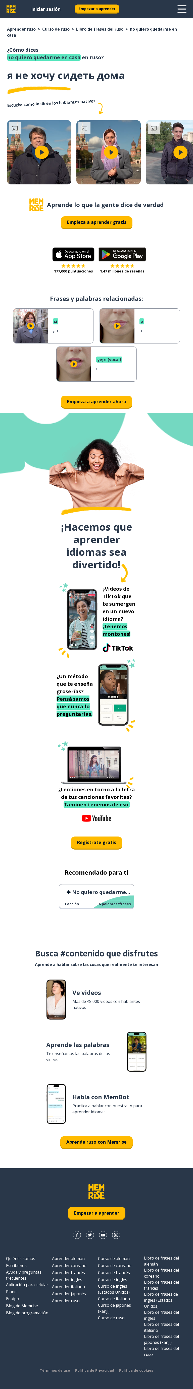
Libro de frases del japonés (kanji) (161, 1339)
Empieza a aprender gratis (96, 222)
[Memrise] (11, 9)
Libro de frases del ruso (99, 29)
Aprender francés (68, 1272)
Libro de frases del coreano (161, 1273)
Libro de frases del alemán (161, 1261)
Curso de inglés (112, 1279)
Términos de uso (55, 1370)
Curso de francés (114, 1272)
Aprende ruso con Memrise (96, 1142)
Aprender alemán (68, 1258)
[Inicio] (36, 204)
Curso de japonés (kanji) (114, 1308)
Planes (12, 1291)
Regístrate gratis (96, 842)
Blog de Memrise (22, 1305)
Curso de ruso (56, 29)
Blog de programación (27, 1312)
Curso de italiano (114, 1298)
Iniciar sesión (46, 9)
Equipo (12, 1298)
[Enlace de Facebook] (77, 1235)
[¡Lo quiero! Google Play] (122, 254)
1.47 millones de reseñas (122, 271)
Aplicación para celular (27, 1284)
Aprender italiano (68, 1286)
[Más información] (182, 9)
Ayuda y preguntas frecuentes (23, 1275)
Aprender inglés (67, 1279)
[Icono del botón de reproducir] (41, 152)
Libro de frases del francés (161, 1285)
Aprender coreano (69, 1265)
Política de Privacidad (94, 1370)
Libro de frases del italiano (161, 1327)
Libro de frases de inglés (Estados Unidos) (161, 1300)
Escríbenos (16, 1265)
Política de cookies (136, 1370)
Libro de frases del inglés (161, 1315)
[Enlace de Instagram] (116, 1235)
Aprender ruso (21, 29)
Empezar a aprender (97, 8)
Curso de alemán (114, 1258)
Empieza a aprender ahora (96, 401)
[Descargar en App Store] (73, 254)
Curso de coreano (114, 1265)
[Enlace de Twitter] (90, 1235)
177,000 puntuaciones (73, 271)
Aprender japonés (69, 1293)
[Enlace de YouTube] (103, 1235)
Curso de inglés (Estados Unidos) (114, 1289)
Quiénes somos (20, 1258)
